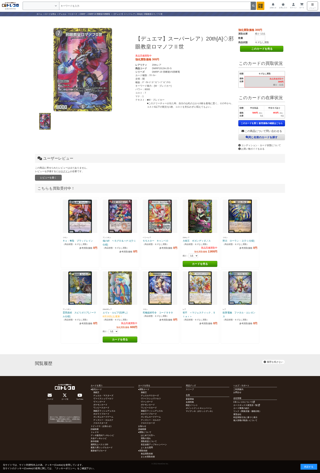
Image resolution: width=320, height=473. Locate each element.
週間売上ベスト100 (99, 444)
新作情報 (95, 441)
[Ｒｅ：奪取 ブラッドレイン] (80, 216)
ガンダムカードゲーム (103, 417)
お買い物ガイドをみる (252, 148)
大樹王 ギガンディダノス (197, 240)
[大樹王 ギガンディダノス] (200, 216)
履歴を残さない (275, 362)
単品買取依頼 (147, 454)
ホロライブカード (101, 414)
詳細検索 (260, 5)
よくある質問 (147, 447)
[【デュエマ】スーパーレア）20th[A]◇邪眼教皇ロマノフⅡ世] (83, 69)
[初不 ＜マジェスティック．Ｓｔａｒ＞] (200, 288)
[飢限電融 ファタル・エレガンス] (240, 288)
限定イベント (192, 405)
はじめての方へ (148, 435)
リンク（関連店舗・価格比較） (247, 411)
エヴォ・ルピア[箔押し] (115, 312)
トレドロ (95, 432)
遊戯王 (96, 392)
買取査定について (149, 441)
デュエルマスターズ (150, 395)
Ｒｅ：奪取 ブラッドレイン (78, 240)
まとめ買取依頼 (148, 457)
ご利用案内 (238, 389)
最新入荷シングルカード (102, 447)
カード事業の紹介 (241, 408)
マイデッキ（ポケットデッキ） (200, 411)
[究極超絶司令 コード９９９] (160, 288)
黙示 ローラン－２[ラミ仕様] (238, 240)
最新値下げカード (99, 451)
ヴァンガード (99, 402)
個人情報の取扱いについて (245, 420)
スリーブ (190, 389)
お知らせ (142, 426)
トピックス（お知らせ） (102, 426)
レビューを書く (48, 177)
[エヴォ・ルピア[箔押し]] (120, 288)
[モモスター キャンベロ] (160, 216)
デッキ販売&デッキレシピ (102, 435)
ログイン (65, 171)
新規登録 (190, 399)
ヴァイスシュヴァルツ (103, 398)
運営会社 (237, 414)
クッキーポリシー (65, 468)
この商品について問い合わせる (263, 131)
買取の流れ (146, 438)
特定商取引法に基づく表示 (245, 417)
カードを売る (200, 263)
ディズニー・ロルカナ (103, 420)
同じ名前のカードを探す (263, 137)
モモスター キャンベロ (155, 240)
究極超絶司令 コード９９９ (158, 312)
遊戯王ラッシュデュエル (104, 411)
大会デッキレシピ (99, 438)
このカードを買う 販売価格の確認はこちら (262, 123)
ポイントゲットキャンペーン (199, 408)
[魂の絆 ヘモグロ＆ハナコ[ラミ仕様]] (120, 216)
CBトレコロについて (243, 402)
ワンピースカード (101, 408)
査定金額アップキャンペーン (154, 444)
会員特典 (190, 402)
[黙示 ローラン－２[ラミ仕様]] (240, 216)
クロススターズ (100, 423)
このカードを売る (262, 48)
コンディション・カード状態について (261, 145)
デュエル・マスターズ (103, 395)
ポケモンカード (100, 405)
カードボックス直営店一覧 (245, 405)
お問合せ (237, 392)
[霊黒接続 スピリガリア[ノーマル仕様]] (80, 288)
